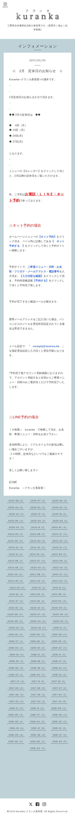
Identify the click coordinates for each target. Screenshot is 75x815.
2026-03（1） (38, 507)
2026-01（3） (17, 514)
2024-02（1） (16, 547)
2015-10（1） (59, 728)
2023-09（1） (60, 554)
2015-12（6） (38, 728)
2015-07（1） (60, 734)
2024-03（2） (60, 540)
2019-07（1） (16, 641)
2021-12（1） (39, 587)
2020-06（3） (61, 614)
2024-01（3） (38, 547)
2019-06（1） (38, 641)
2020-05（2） (15, 621)
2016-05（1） (16, 721)
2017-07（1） (60, 688)
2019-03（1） (38, 647)
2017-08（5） (39, 688)
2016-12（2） (17, 708)
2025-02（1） (17, 527)
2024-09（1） (16, 534)
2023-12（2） (60, 547)
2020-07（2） (38, 614)
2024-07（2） (60, 534)
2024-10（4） (60, 527)
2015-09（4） (17, 734)
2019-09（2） (38, 634)
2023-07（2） (38, 560)
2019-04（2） (17, 647)
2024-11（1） (38, 527)
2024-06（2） (16, 540)
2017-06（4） (17, 694)
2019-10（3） (16, 634)
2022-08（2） (38, 574)
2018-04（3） (60, 668)
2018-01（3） (60, 674)
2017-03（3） (17, 701)
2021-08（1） (59, 594)
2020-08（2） (15, 614)
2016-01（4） (17, 728)
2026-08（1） (16, 500)
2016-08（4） (16, 714)
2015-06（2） (16, 741)
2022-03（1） (38, 580)
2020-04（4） (38, 621)
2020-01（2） (39, 627)
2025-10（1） (60, 514)
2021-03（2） (60, 601)
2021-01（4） (16, 607)
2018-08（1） (38, 661)
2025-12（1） (38, 514)
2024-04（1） (38, 540)
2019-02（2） (60, 647)
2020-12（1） (38, 607)
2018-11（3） (59, 654)
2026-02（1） (60, 507)
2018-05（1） (38, 668)
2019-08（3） (60, 634)
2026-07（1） (38, 500)
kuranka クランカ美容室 (29, 811)
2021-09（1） (38, 594)
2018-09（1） (17, 661)
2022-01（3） (18, 587)
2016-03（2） (60, 721)
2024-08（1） (38, 534)
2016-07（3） (38, 714)
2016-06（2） (60, 714)
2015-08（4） (39, 734)
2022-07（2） (60, 574)
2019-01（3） (17, 654)
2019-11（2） (60, 627)
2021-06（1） (38, 601)
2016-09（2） (59, 708)
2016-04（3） (38, 721)
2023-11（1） (16, 554)
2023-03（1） (39, 567)
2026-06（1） (60, 500)
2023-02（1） (61, 567)
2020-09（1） (60, 607)
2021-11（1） (60, 587)
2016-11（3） (38, 708)
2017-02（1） (38, 701)
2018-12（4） (38, 654)
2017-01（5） (60, 701)
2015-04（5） (60, 741)
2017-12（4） (17, 681)
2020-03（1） (61, 621)
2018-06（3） (17, 668)
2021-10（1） (16, 594)
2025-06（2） (16, 520)
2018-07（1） (59, 661)
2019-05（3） (60, 641)
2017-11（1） (38, 681)
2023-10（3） (38, 554)
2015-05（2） (38, 741)
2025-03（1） (61, 520)
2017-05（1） (38, 694)
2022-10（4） (16, 574)
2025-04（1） (39, 520)
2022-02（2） (60, 580)
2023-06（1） (60, 560)
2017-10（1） (59, 681)
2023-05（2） (16, 567)
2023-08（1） (16, 560)
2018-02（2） (38, 674)
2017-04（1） (60, 694)
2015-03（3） (38, 748)
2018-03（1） (16, 674)
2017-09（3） (17, 688)
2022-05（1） (16, 580)
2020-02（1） (17, 627)
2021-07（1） (16, 601)
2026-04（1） (16, 507)
